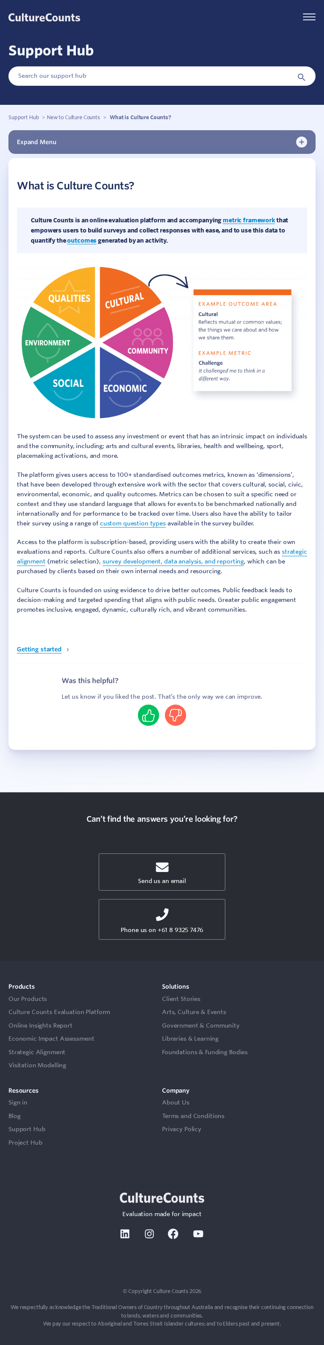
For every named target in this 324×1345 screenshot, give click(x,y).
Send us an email (162, 881)
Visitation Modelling (37, 1065)
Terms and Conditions (193, 1116)
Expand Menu (36, 142)
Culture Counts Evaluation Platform (59, 1012)
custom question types (133, 523)
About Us (175, 1102)
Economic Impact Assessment (51, 1038)
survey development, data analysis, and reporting (173, 561)
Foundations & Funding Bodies (205, 1052)
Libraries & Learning (190, 1038)
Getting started (39, 649)
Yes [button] (149, 715)
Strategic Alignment (36, 1052)
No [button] (175, 715)
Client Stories (181, 999)
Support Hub (23, 117)
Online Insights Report (40, 1025)
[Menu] (309, 17)
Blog (14, 1116)
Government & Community (201, 1025)
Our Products (27, 999)
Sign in (17, 1102)
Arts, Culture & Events (194, 1012)
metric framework (249, 220)
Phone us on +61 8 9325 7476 (162, 930)
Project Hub (25, 1142)
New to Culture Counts (73, 117)
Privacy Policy (181, 1129)
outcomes (82, 240)
